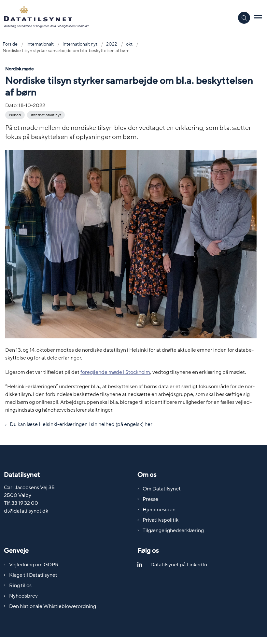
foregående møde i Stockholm (115, 372)
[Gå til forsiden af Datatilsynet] (114, 18)
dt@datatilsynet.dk (26, 511)
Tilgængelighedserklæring (173, 530)
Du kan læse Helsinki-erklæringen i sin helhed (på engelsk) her (81, 424)
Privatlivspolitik (160, 520)
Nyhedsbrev (23, 596)
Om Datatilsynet (162, 488)
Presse (150, 499)
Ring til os (20, 585)
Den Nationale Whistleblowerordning (52, 606)
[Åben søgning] (244, 18)
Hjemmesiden (159, 509)
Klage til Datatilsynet (33, 575)
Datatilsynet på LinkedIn (178, 564)
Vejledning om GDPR (34, 564)
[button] (260, 18)
